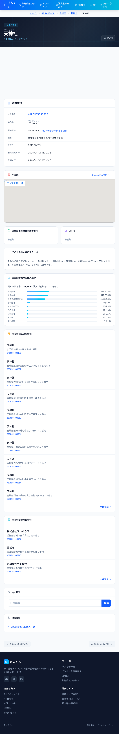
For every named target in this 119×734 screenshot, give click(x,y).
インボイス (46, 5)
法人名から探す (63, 5)
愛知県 (63, 13)
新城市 (74, 13)
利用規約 (90, 725)
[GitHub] (21, 679)
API (94, 5)
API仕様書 (8, 698)
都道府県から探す (28, 5)
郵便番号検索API (70, 694)
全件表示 (104, 506)
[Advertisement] (59, 70)
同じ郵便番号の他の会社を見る (55, 131)
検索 (106, 603)
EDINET (81, 5)
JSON (110, 38)
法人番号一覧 (68, 666)
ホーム (33, 13)
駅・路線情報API (70, 703)
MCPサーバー (10, 703)
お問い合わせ (107, 5)
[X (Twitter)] (14, 679)
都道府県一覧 (48, 13)
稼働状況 (8, 707)
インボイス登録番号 (72, 671)
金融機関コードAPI (71, 698)
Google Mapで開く (100, 175)
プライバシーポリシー (106, 725)
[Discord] (6, 679)
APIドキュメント (12, 694)
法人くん (12, 5)
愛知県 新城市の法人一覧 (23, 626)
